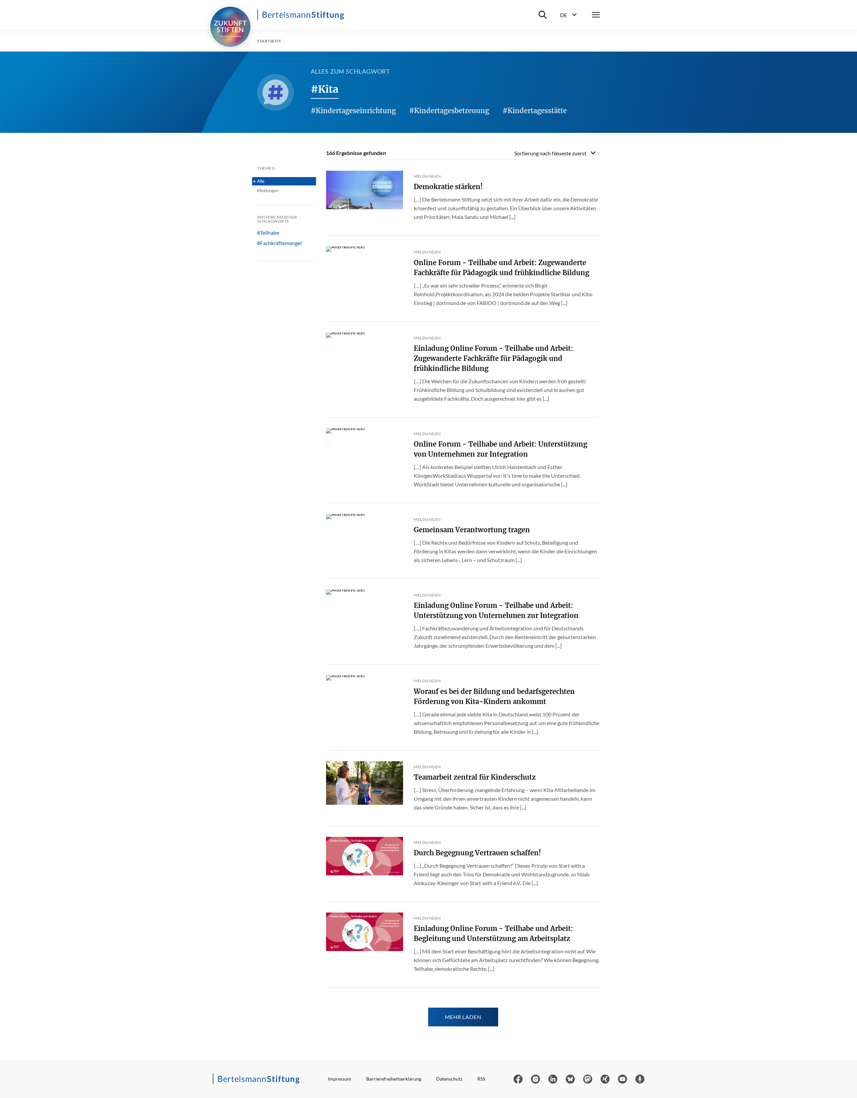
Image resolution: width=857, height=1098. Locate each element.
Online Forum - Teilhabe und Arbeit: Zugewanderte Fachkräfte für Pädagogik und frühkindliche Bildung (501, 267)
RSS (481, 1079)
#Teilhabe (268, 232)
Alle (260, 181)
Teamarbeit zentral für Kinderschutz (475, 777)
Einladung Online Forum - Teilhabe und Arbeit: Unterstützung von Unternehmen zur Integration (496, 610)
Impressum (339, 1079)
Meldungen (268, 190)
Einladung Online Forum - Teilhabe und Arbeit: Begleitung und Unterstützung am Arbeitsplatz (493, 933)
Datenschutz (449, 1079)
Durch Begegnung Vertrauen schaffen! (477, 853)
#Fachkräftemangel (279, 243)
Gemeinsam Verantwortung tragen (472, 530)
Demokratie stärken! (448, 186)
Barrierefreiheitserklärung (393, 1079)
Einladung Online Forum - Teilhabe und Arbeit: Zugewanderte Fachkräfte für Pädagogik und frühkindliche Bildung (493, 358)
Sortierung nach (550, 153)
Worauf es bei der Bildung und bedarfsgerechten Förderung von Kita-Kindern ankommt (494, 696)
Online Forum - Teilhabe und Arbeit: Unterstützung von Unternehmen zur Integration (500, 449)
